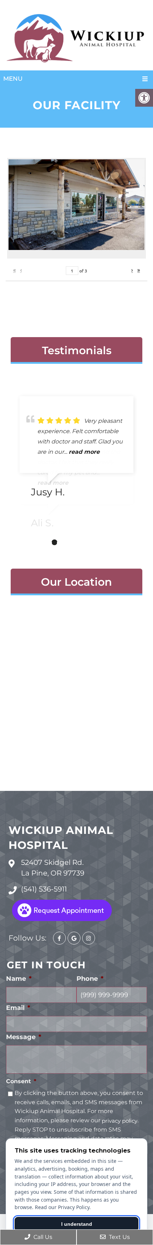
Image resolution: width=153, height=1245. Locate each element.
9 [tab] (118, 542)
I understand (76, 1224)
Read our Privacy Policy (62, 1207)
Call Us (42, 1237)
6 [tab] (86, 542)
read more (84, 451)
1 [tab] (33, 542)
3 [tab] (54, 542)
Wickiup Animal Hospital (61, 838)
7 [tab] (97, 542)
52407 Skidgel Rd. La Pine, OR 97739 (52, 867)
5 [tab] (76, 542)
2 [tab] (44, 542)
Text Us (118, 1237)
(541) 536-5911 (44, 889)
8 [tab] (108, 542)
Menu (12, 78)
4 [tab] (65, 542)
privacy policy (119, 1120)
